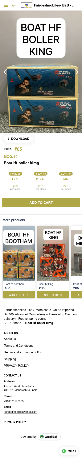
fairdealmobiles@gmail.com (20, 412)
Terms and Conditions (18, 345)
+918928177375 (14, 401)
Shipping (10, 359)
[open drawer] (6, 5)
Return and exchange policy (23, 352)
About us (10, 339)
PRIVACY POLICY (16, 365)
